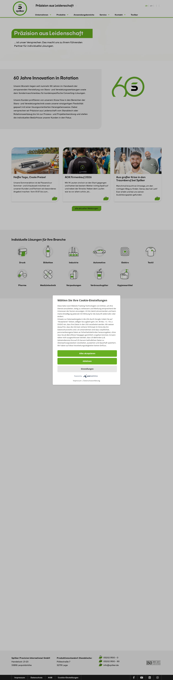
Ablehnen (87, 361)
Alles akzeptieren (87, 353)
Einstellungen (87, 369)
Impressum (77, 380)
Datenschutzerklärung (91, 380)
